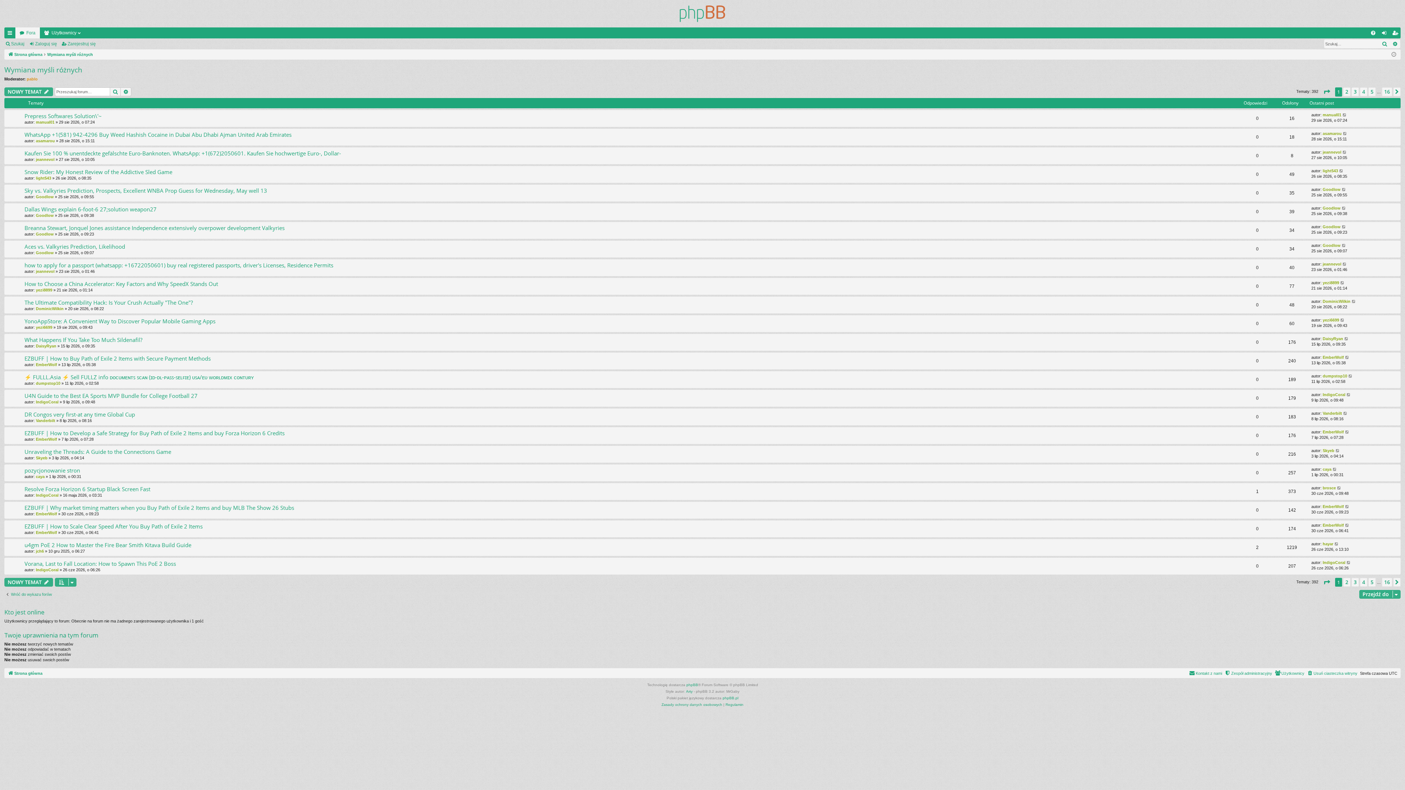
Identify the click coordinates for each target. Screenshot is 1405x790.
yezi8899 (44, 290)
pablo (32, 79)
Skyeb (42, 458)
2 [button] (1346, 91)
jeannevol (45, 159)
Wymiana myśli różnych (43, 70)
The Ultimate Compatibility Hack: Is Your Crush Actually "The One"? (109, 302)
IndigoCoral (47, 402)
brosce (1329, 488)
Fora (30, 32)
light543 (43, 178)
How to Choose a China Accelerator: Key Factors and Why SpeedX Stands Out (121, 283)
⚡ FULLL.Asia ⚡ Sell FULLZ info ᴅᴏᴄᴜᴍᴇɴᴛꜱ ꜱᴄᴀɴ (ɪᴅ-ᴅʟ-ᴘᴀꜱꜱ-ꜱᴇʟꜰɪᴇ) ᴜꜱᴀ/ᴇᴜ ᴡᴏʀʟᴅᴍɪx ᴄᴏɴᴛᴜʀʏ (139, 377)
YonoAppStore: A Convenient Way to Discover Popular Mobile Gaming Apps (120, 321)
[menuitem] (1373, 32)
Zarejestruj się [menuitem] (1397, 34)
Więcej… (11, 34)
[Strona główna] (702, 13)
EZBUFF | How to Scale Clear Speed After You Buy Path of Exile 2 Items (114, 526)
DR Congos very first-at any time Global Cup (80, 414)
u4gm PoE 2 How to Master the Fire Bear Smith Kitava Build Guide (108, 545)
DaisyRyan (46, 346)
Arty (689, 691)
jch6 (40, 551)
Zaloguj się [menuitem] (1386, 34)
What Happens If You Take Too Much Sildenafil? (83, 339)
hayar (1328, 544)
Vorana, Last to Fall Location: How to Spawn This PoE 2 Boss (100, 563)
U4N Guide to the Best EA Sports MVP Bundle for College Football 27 (111, 395)
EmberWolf (46, 364)
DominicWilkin (50, 308)
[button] (1326, 91)
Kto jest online (24, 612)
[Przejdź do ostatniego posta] (1344, 115)
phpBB (692, 685)
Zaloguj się (46, 43)
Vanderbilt (45, 420)
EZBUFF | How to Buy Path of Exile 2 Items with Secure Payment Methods (118, 358)
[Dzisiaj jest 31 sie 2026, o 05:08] (1393, 54)
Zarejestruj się (82, 43)
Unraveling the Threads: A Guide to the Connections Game (98, 451)
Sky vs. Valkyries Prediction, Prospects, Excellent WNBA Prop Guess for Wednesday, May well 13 (146, 190)
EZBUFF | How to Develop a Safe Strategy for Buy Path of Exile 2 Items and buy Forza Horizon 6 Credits (155, 433)
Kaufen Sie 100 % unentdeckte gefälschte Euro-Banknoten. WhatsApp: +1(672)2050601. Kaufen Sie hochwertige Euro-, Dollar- (183, 153)
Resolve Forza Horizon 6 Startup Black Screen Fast (87, 489)
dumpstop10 (48, 383)
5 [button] (1372, 91)
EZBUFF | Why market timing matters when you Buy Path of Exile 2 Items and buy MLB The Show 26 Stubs (159, 507)
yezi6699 (44, 327)
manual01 (45, 122)
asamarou (45, 141)
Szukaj (18, 43)
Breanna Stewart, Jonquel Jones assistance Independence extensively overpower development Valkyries (155, 228)
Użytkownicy (64, 32)
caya (40, 476)
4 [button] (1363, 91)
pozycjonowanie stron (52, 470)
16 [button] (1387, 91)
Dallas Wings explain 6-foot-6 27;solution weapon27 (91, 209)
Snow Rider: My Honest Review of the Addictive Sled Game (98, 172)
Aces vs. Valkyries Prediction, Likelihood (75, 246)
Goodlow (45, 197)
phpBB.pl (730, 698)
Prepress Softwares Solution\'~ (63, 116)
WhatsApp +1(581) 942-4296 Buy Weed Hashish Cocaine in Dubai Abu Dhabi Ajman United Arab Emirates (158, 134)
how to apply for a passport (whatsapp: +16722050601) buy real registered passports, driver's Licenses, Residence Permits (179, 265)
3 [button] (1355, 91)
